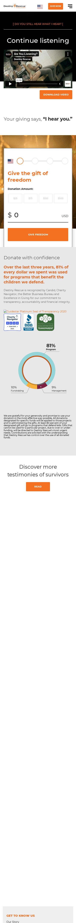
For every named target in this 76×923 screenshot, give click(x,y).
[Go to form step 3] (50, 161)
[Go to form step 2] (35, 161)
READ (38, 486)
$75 (30, 198)
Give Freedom (38, 234)
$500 (60, 198)
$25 (15, 198)
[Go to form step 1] (20, 161)
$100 (45, 198)
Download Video (56, 94)
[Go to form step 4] (65, 161)
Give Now (55, 6)
